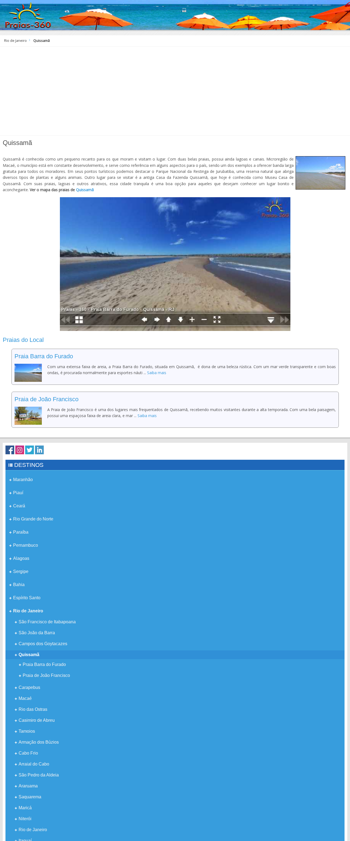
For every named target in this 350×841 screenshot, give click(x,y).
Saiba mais (156, 372)
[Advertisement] (175, 93)
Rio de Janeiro (15, 40)
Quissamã (85, 189)
